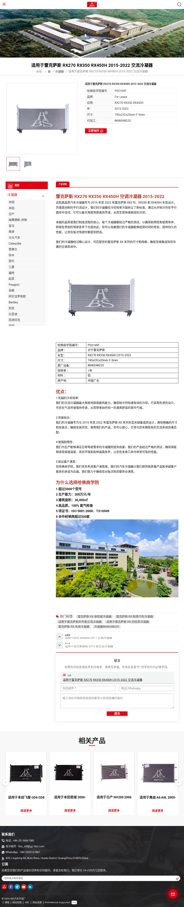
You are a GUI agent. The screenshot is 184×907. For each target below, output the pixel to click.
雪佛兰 (13, 249)
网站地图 (17, 902)
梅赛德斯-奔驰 (18, 220)
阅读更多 (26, 810)
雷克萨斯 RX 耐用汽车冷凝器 (134, 616)
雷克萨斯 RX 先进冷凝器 (73, 626)
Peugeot (14, 284)
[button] (178, 782)
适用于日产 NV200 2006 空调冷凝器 (70, 797)
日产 (11, 214)
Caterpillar (15, 243)
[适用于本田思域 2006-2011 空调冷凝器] (26, 772)
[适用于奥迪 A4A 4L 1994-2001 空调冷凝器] (158, 772)
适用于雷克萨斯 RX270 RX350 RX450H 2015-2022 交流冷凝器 (102, 680)
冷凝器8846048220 (106, 626)
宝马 (11, 226)
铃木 (11, 255)
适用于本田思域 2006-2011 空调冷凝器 (26, 797)
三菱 (11, 267)
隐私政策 (37, 902)
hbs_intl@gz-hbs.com (31, 846)
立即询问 (93, 130)
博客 (7, 902)
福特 (11, 273)
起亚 (11, 278)
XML (27, 902)
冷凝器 (59, 71)
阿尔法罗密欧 (17, 296)
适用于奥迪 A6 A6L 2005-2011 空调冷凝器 (114, 797)
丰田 (11, 202)
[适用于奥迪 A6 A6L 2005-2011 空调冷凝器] (114, 772)
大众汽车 (14, 237)
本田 (11, 208)
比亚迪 (13, 314)
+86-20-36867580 (23, 840)
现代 (11, 261)
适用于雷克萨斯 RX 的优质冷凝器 (127, 621)
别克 (11, 308)
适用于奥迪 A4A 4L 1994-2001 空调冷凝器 (158, 797)
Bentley (13, 302)
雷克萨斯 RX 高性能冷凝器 (94, 616)
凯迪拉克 (14, 320)
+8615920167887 (30, 852)
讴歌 (11, 290)
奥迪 (11, 231)
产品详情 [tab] (63, 184)
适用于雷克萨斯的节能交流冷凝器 (80, 621)
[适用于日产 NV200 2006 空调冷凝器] (70, 772)
